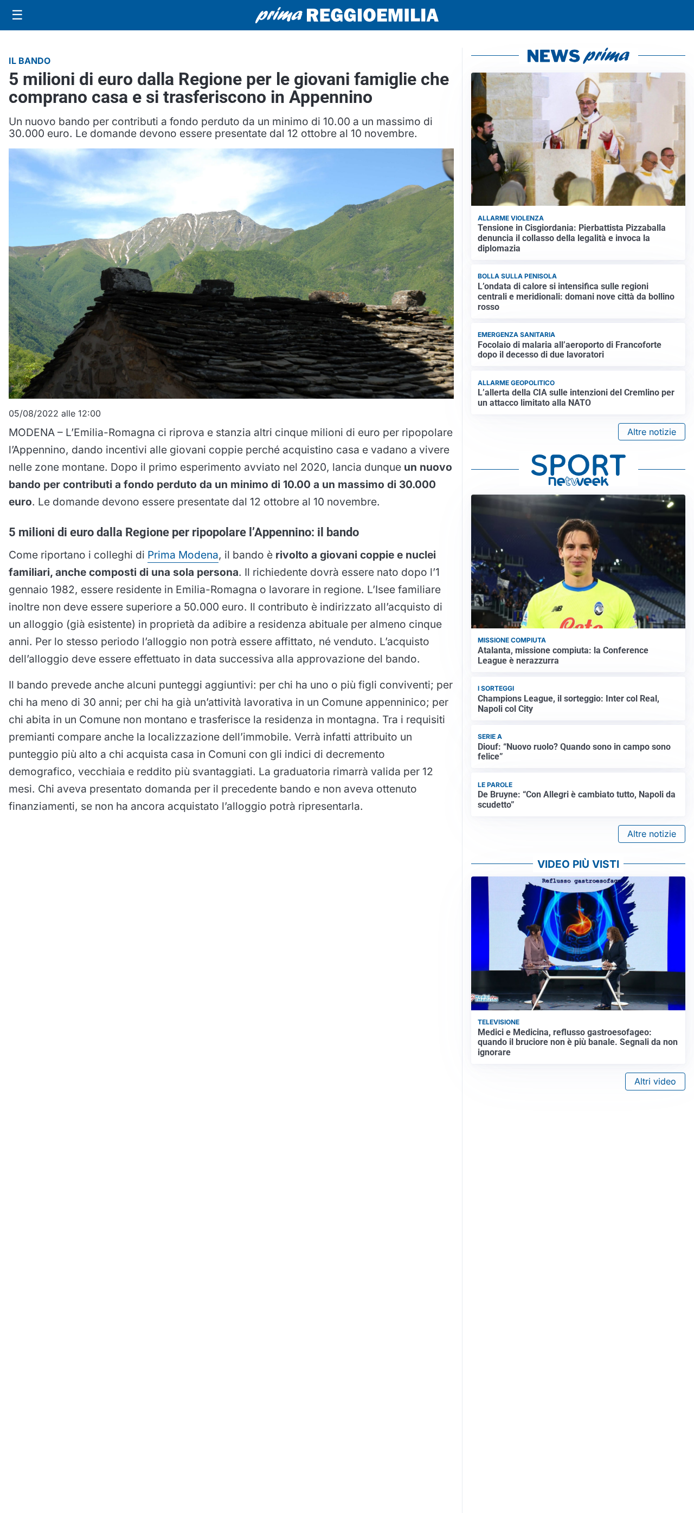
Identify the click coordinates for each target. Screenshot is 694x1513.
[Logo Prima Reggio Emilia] (346, 15)
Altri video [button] (655, 1081)
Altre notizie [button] (651, 431)
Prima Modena (183, 554)
